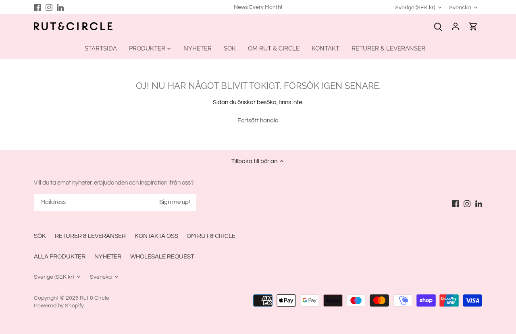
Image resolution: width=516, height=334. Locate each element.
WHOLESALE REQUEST (162, 257)
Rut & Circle (94, 298)
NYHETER (107, 257)
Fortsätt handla (258, 121)
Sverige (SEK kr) (415, 7)
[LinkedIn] (60, 7)
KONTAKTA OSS (156, 236)
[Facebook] (37, 7)
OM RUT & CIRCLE (211, 236)
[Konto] (455, 26)
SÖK (40, 236)
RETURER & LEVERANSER (90, 236)
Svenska (460, 7)
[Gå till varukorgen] (473, 26)
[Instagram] (49, 7)
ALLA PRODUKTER (59, 257)
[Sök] (438, 26)
